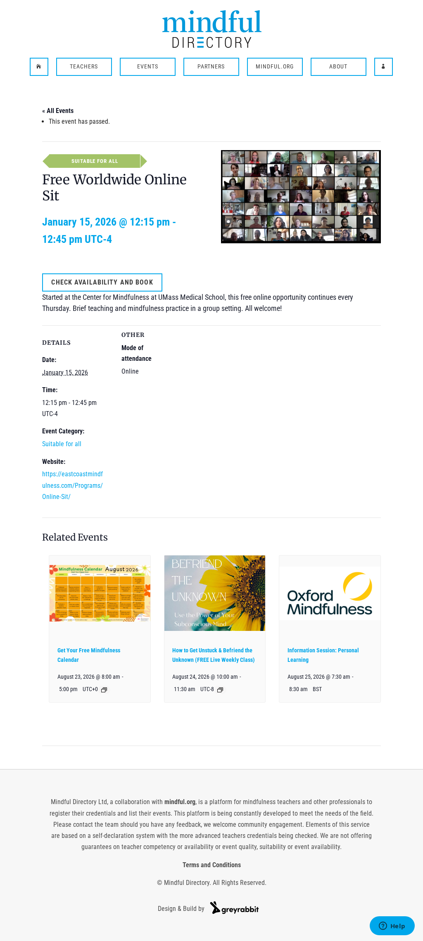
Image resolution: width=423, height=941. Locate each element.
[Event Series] (104, 689)
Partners (211, 67)
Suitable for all (61, 444)
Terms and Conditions (212, 865)
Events (147, 67)
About (338, 67)
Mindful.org (275, 67)
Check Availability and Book (102, 282)
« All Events (58, 111)
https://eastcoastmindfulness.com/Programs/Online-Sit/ (72, 485)
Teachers (84, 67)
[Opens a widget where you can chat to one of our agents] (392, 926)
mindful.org (179, 802)
